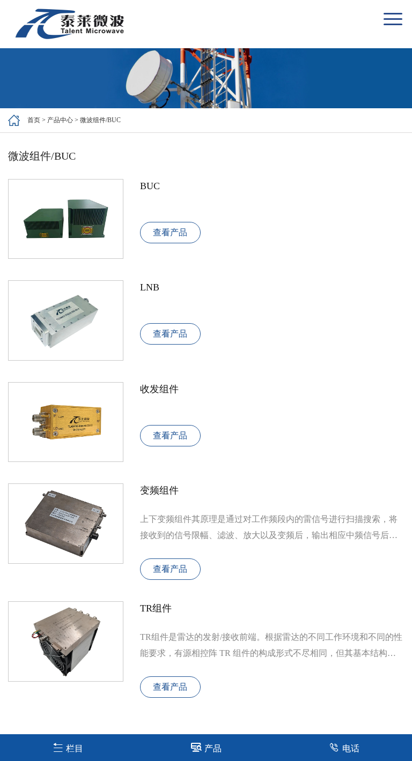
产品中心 (60, 120)
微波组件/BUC (100, 120)
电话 (350, 748)
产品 (213, 748)
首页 (33, 120)
